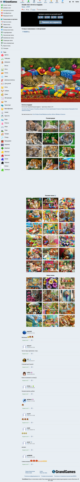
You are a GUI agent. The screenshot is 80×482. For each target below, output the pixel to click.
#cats (76, 109)
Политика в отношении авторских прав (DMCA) (65, 476)
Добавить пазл (7, 8)
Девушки (7, 62)
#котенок (24, 109)
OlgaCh (33, 9)
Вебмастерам (28, 473)
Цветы (6, 55)
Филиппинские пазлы (8, 38)
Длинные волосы (10, 80)
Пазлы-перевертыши (8, 43)
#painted (24, 110)
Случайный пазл (7, 13)
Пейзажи (7, 58)
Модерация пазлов (8, 16)
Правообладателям (30, 471)
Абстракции (8, 98)
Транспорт (8, 105)
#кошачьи (58, 109)
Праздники (8, 141)
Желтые (7, 152)
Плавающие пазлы (8, 40)
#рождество (43, 109)
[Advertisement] (50, 46)
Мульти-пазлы (6, 46)
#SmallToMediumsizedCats (45, 114)
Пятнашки (5, 48)
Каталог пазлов (7, 5)
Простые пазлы (7, 22)
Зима (6, 76)
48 (41, 17)
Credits (41, 471)
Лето (6, 69)
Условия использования (47, 476)
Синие (6, 159)
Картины (7, 144)
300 (61, 17)
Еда (6, 101)
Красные (7, 155)
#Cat (33, 114)
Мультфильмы (9, 108)
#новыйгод (36, 109)
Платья (7, 123)
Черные (7, 162)
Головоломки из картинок (10, 19)
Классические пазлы (8, 35)
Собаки (7, 91)
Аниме (6, 112)
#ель (28, 109)
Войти (77, 1)
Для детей (8, 83)
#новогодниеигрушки (51, 109)
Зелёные (7, 169)
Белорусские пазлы (8, 30)
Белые (6, 166)
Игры (6, 126)
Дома (6, 94)
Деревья (7, 148)
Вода (6, 119)
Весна (6, 65)
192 (55, 17)
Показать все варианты (51, 22)
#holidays (28, 110)
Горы (6, 130)
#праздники (72, 109)
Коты (6, 87)
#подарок (31, 109)
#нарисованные (65, 109)
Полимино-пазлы (7, 27)
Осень (6, 73)
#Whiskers (57, 114)
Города (7, 134)
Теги (4, 52)
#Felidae (37, 114)
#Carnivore (62, 114)
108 (48, 17)
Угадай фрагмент (7, 32)
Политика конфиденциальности (32, 476)
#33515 (26, 32)
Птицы (6, 137)
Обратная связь (43, 473)
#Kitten (53, 114)
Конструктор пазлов (8, 10)
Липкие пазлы (6, 24)
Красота (7, 116)
